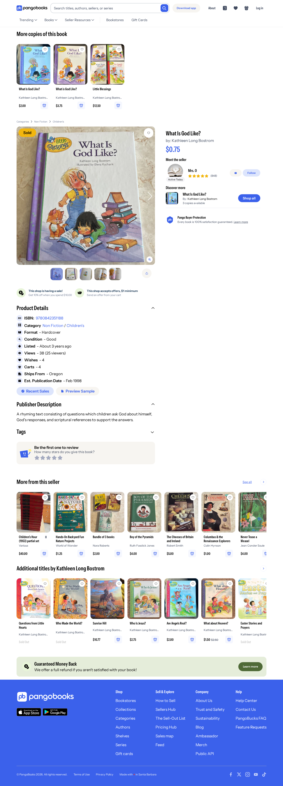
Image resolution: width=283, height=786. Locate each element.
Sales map (164, 736)
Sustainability (208, 718)
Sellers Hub (166, 709)
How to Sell (165, 700)
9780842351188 (49, 318)
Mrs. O (192, 170)
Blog (200, 727)
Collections (126, 709)
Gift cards (124, 753)
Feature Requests (251, 727)
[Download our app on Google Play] (55, 712)
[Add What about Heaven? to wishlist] (230, 584)
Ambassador (207, 736)
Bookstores (115, 20)
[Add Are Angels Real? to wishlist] (193, 584)
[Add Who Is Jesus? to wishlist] (156, 584)
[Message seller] (236, 173)
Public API (205, 753)
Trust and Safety (210, 709)
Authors (123, 727)
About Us (204, 700)
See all (247, 481)
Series (121, 745)
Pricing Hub (166, 727)
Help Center (246, 700)
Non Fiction (40, 121)
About (211, 8)
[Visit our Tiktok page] (264, 774)
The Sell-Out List (170, 718)
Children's (58, 121)
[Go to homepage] (32, 8)
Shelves (122, 736)
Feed (160, 745)
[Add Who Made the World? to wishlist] (82, 584)
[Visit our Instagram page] (247, 774)
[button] (86, 308)
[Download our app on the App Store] (29, 712)
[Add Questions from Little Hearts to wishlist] (45, 584)
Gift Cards (139, 20)
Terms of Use (82, 774)
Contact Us (246, 709)
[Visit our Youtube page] (256, 774)
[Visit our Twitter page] (239, 774)
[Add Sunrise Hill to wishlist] (119, 584)
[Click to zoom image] (86, 196)
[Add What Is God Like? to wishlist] (148, 133)
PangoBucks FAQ (251, 718)
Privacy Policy (104, 774)
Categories (23, 121)
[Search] (164, 8)
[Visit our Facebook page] (231, 774)
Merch (201, 745)
